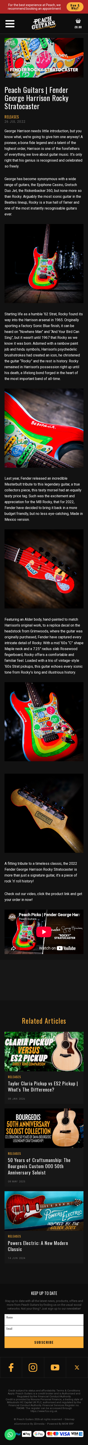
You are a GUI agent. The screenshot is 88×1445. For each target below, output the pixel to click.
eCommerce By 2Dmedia (29, 1424)
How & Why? (75, 6)
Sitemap (69, 1419)
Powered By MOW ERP (60, 1424)
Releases (12, 117)
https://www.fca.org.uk (43, 1411)
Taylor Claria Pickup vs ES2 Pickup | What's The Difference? (43, 1086)
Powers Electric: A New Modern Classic (38, 1246)
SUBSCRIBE (44, 1342)
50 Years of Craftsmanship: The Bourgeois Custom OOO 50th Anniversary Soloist (39, 1166)
